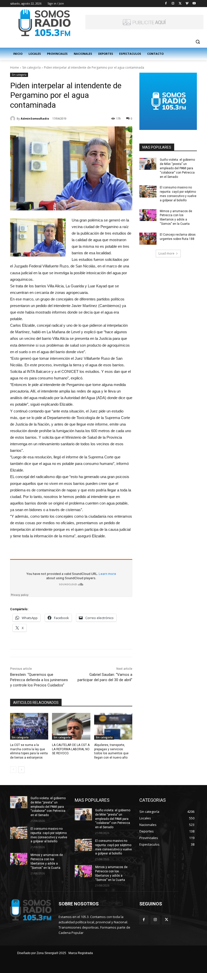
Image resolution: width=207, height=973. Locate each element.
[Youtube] (194, 4)
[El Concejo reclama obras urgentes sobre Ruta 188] (148, 239)
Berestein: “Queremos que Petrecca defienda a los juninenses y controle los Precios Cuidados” (39, 679)
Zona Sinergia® (47, 953)
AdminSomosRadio (35, 118)
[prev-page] (13, 769)
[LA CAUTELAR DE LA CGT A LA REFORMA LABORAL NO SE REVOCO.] (71, 726)
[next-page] (21, 769)
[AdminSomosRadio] (13, 118)
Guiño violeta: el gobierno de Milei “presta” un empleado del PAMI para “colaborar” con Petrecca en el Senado (177, 168)
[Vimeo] (187, 4)
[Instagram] (173, 4)
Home (14, 67)
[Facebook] (166, 4)
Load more (166, 253)
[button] (197, 42)
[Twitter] (180, 4)
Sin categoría (31, 67)
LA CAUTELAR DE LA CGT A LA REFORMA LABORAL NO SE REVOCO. (71, 749)
